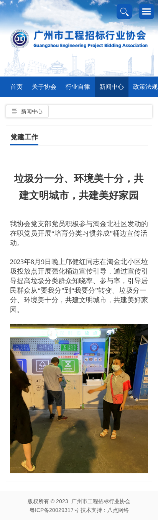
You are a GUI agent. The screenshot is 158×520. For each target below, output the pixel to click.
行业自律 (78, 86)
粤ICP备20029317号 (54, 510)
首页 (16, 86)
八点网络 (118, 510)
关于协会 (44, 86)
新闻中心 (111, 86)
